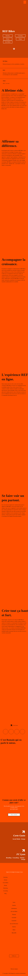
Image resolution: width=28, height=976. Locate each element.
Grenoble (14, 917)
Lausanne (14, 920)
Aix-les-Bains (14, 911)
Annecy (14, 926)
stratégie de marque (14, 152)
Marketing (5, 888)
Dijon (14, 929)
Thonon (14, 914)
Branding (5, 877)
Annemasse (14, 908)
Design (5, 885)
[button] (25, 2)
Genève (14, 905)
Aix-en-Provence (14, 923)
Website (5, 879)
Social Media (5, 882)
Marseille (14, 932)
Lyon (14, 902)
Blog (5, 893)
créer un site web (14, 383)
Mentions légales (14, 968)
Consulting (5, 890)
